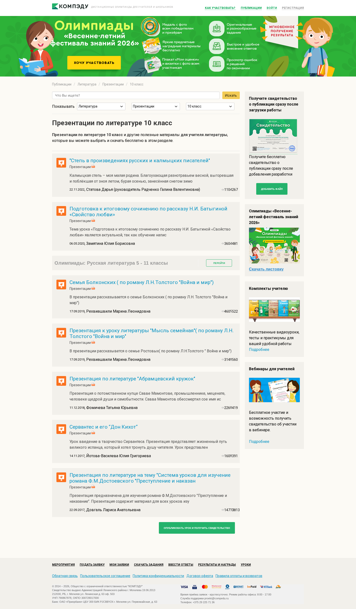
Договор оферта (199, 576)
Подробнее (259, 349)
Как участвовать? (220, 8)
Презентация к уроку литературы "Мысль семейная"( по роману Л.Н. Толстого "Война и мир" (152, 333)
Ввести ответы (180, 564)
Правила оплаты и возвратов (239, 576)
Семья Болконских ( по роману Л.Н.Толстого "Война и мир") (142, 282)
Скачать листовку (266, 269)
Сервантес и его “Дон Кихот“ (104, 427)
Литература (86, 84)
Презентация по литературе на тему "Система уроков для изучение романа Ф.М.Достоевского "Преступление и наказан (150, 478)
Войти (272, 8)
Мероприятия (63, 564)
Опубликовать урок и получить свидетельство (197, 528)
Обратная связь (65, 576)
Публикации (251, 8)
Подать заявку (92, 564)
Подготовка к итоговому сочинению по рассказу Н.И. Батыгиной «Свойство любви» (148, 211)
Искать (231, 95)
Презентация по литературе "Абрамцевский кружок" (132, 379)
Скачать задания (148, 564)
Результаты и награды (217, 564)
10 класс (136, 84)
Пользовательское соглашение (105, 576)
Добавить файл (272, 189)
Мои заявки (119, 564)
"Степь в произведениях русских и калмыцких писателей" (140, 160)
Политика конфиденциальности (158, 576)
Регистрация (293, 8)
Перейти (219, 263)
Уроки (246, 564)
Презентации (113, 84)
